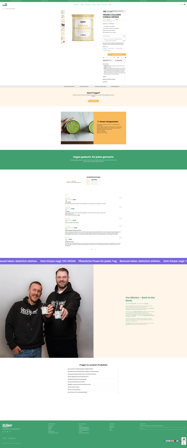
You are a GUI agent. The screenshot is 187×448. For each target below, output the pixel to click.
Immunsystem (88, 4)
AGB (110, 428)
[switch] (184, 443)
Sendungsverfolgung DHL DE (84, 428)
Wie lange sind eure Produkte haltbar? (76, 381)
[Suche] (182, 4)
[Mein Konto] (180, 4)
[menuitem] (76, 5)
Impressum (112, 425)
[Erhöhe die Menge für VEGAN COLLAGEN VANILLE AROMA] (106, 54)
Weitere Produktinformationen (109, 79)
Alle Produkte (76, 4)
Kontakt (80, 431)
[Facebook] (3, 432)
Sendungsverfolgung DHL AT (84, 427)
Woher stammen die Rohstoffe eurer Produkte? (78, 376)
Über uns (50, 428)
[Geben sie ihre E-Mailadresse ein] (184, 428)
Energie (82, 4)
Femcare (94, 4)
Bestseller (50, 427)
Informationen (106, 64)
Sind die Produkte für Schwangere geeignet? (77, 392)
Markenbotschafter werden (53, 432)
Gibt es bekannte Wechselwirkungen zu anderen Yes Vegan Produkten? (83, 371)
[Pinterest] (8, 432)
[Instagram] (6, 432)
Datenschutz (112, 427)
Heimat (3, 8)
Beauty (98, 4)
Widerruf (111, 430)
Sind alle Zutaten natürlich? (74, 389)
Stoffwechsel (104, 4)
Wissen (49, 430)
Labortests (105, 81)
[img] (67, 198)
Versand (80, 425)
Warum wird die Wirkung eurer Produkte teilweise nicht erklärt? (82, 374)
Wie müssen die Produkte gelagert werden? (77, 379)
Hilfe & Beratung (51, 431)
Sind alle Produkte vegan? (73, 387)
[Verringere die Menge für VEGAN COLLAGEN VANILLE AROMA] (103, 54)
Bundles (110, 4)
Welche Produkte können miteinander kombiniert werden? (80, 369)
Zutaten (104, 76)
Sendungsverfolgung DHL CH (84, 430)
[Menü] (185, 437)
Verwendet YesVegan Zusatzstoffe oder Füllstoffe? (79, 384)
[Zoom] (98, 12)
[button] (88, 179)
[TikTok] (10, 432)
